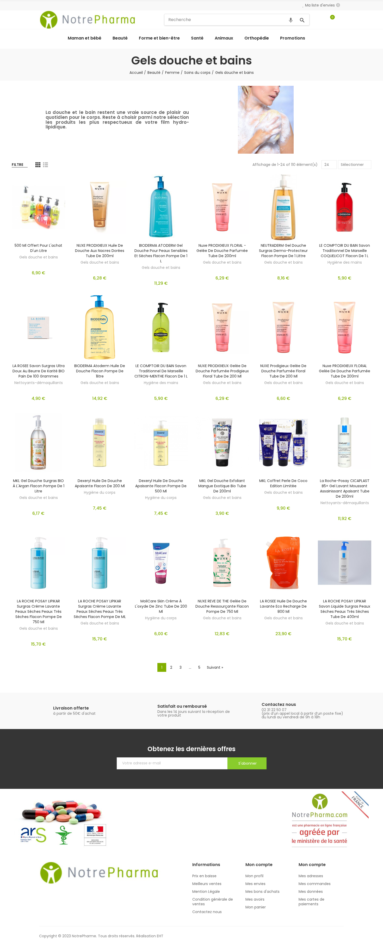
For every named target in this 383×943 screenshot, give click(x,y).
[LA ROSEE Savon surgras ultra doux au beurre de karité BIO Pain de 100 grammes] (38, 327)
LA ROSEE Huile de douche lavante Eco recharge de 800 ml (283, 606)
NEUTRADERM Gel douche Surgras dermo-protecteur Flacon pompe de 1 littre (283, 250)
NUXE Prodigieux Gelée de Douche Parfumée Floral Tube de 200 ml (283, 371)
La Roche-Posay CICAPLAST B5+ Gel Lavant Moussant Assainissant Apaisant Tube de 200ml (344, 488)
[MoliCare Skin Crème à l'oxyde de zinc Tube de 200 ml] (161, 563)
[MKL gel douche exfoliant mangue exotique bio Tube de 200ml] (222, 442)
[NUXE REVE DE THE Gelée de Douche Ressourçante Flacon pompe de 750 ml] (222, 563)
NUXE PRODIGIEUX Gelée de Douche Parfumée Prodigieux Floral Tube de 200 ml (222, 371)
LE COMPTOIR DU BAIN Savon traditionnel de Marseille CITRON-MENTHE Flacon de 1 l (161, 371)
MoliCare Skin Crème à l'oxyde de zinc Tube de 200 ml (161, 606)
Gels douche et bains (38, 257)
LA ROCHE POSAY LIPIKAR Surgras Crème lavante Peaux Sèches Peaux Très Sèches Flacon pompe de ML (100, 609)
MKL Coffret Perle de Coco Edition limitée (283, 483)
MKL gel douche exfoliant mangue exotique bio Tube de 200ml (222, 486)
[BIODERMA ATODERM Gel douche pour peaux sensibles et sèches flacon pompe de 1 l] (161, 207)
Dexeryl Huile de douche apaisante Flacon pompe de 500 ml (161, 486)
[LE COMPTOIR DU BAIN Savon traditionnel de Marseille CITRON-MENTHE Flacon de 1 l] (161, 327)
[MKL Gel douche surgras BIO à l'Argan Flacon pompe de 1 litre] (38, 442)
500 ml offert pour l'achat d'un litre (38, 248)
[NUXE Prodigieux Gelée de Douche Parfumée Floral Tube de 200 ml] (283, 327)
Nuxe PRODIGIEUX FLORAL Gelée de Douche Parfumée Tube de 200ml (344, 371)
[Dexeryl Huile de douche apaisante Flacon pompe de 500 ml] (161, 442)
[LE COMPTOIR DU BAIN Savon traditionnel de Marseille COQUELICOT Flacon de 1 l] (344, 207)
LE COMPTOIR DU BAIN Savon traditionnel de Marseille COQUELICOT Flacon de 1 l (344, 250)
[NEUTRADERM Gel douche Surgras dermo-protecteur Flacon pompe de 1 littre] (283, 207)
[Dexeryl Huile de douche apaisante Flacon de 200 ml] (99, 442)
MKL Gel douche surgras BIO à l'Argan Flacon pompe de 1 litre (38, 486)
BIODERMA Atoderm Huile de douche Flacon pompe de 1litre (99, 371)
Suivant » (215, 667)
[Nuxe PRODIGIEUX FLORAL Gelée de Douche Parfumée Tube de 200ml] (344, 327)
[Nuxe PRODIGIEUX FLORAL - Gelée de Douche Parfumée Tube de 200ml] (222, 207)
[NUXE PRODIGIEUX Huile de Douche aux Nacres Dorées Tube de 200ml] (99, 207)
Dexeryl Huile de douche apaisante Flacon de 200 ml (100, 483)
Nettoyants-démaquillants (38, 382)
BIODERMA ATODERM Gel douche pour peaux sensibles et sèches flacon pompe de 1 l (161, 253)
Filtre (17, 164)
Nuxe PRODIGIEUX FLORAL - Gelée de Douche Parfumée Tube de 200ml (222, 250)
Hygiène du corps (99, 492)
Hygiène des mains (345, 262)
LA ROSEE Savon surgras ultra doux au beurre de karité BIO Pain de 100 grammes (39, 371)
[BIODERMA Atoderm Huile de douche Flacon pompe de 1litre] (99, 327)
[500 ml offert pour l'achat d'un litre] (38, 207)
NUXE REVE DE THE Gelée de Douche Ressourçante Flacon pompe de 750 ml (222, 606)
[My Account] (341, 19)
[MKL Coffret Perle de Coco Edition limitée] (283, 442)
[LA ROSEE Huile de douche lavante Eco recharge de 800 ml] (283, 563)
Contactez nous (279, 704)
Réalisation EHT (149, 936)
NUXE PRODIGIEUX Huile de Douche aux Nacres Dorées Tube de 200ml (99, 250)
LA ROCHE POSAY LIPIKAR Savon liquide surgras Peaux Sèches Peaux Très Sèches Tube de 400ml (344, 609)
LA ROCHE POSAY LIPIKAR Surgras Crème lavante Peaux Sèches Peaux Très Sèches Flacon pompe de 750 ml (38, 612)
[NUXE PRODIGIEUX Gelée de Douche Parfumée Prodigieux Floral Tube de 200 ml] (222, 327)
